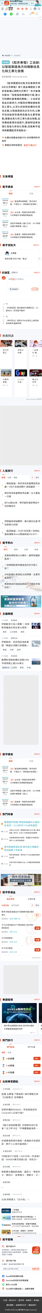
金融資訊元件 (21, 1305)
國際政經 (14, 638)
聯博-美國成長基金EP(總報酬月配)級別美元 (18, 913)
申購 (37, 928)
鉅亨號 (21, 1300)
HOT (12, 201)
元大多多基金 (7, 948)
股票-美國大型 (15, 918)
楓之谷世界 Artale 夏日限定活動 (35, 380)
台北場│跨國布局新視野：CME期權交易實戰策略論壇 (23, 214)
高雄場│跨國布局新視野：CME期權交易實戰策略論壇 (23, 236)
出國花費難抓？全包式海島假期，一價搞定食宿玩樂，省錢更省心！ (6, 380)
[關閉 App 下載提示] (2, 3)
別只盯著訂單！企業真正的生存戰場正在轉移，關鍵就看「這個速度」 (6, 351)
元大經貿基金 (7, 937)
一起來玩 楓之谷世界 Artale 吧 (35, 351)
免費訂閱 (35, 1269)
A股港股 (7, 55)
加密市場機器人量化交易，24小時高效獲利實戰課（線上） (25, 225)
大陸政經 (17, 55)
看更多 (36, 186)
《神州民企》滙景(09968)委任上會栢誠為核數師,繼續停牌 (22, 322)
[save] (30, 14)
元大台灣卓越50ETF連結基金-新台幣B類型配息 (17, 926)
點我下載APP (30, 144)
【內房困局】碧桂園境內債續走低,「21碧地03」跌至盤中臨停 (22, 309)
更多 (37, 477)
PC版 (5, 1300)
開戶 (37, 915)
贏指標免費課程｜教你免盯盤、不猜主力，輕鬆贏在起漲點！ (24, 203)
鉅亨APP (12, 1300)
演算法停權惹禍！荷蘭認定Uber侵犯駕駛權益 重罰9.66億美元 (21, 351)
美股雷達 (14, 620)
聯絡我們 (32, 1305)
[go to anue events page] (30, 8)
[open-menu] (2, 9)
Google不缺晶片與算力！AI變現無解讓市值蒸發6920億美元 (21, 380)
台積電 (11, 1065)
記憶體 (11, 1058)
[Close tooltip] (35, 20)
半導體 (11, 1072)
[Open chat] (36, 14)
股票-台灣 (13, 932)
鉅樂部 (28, 1300)
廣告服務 (9, 1305)
